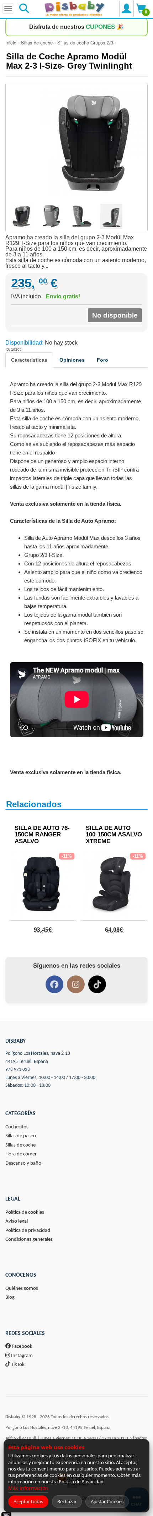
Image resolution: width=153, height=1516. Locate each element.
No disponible (115, 315)
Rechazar (66, 1501)
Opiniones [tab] (72, 360)
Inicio (10, 42)
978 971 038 (17, 1069)
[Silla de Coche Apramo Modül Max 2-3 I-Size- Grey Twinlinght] (76, 143)
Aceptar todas (28, 1501)
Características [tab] (29, 360)
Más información (28, 1488)
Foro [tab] (102, 360)
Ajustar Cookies (107, 1501)
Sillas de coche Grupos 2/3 (85, 42)
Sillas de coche (37, 42)
